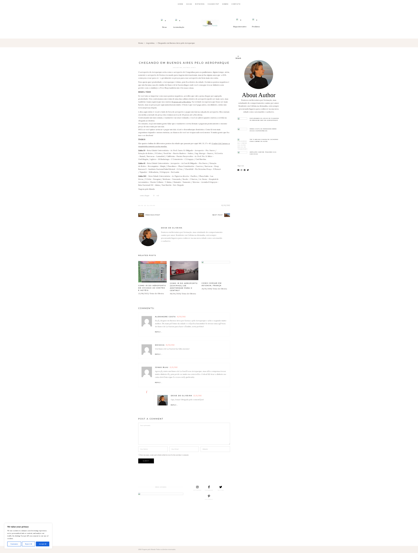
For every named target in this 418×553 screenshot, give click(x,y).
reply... (158, 332)
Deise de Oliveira (146, 205)
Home (140, 43)
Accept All (42, 544)
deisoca (160, 345)
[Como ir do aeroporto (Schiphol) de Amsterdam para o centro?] (184, 270)
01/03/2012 (225, 205)
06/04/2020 (175, 294)
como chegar (144, 195)
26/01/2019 (207, 289)
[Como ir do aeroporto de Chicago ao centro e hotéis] (152, 271)
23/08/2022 (143, 293)
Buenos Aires (189, 67)
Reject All (28, 544)
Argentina (150, 43)
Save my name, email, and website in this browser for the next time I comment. (164, 455)
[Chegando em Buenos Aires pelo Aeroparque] (148, 237)
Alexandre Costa (165, 317)
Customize (14, 544)
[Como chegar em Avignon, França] (216, 270)
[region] (28, 536)
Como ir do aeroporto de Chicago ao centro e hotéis (152, 288)
